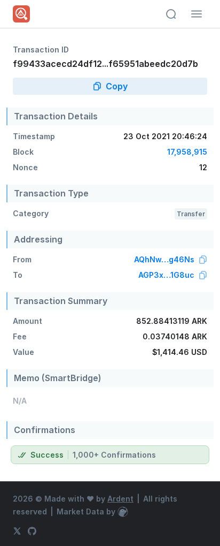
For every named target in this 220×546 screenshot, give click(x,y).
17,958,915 (187, 151)
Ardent (120, 498)
